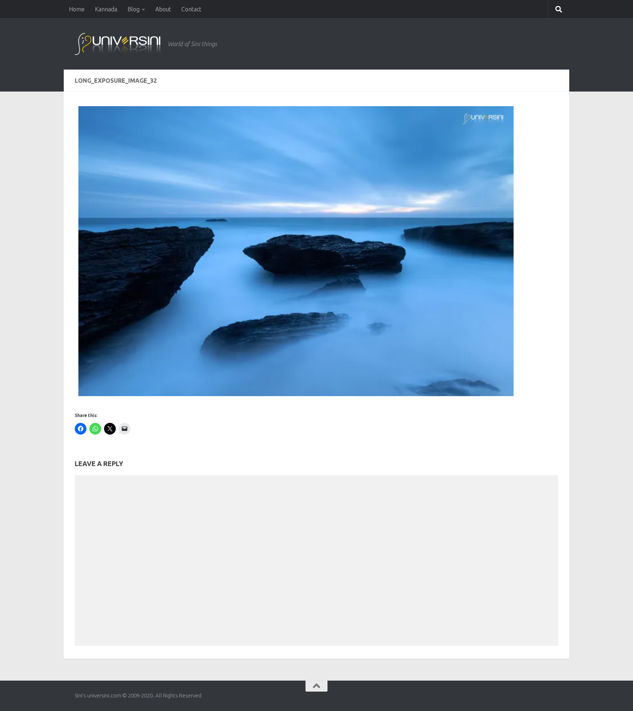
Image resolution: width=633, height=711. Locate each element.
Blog (133, 9)
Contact (191, 9)
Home (77, 9)
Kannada (106, 9)
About (163, 9)
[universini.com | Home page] (117, 44)
